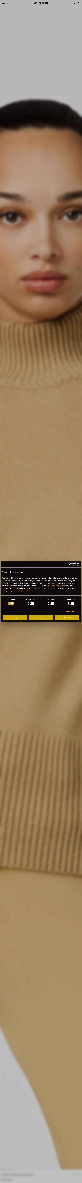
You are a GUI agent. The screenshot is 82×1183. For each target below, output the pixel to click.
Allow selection (41, 618)
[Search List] (8, 3)
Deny (15, 618)
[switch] (31, 603)
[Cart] (78, 3)
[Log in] (74, 3)
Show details (70, 611)
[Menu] (3, 3)
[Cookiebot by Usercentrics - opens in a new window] (70, 564)
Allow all (67, 618)
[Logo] (41, 3)
